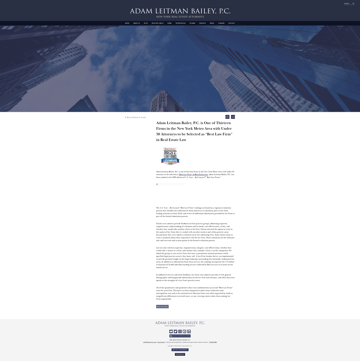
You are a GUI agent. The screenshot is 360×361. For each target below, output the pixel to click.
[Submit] (353, 3)
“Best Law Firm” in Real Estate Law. (193, 174)
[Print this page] (227, 117)
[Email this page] (233, 117)
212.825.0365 (213, 342)
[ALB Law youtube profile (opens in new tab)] (171, 331)
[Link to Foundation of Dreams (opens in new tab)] (180, 335)
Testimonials (181, 23)
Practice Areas (157, 23)
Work (169, 23)
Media (212, 23)
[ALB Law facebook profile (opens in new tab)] (184, 331)
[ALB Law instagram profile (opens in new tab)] (180, 331)
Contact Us (180, 354)
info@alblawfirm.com (149, 342)
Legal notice (161, 342)
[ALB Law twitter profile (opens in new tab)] (175, 331)
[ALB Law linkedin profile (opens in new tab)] (189, 331)
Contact (231, 23)
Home (127, 23)
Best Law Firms (162, 306)
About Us (136, 23)
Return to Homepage (180, 350)
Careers (221, 23)
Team (146, 23)
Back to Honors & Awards (136, 117)
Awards (192, 23)
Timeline (202, 23)
